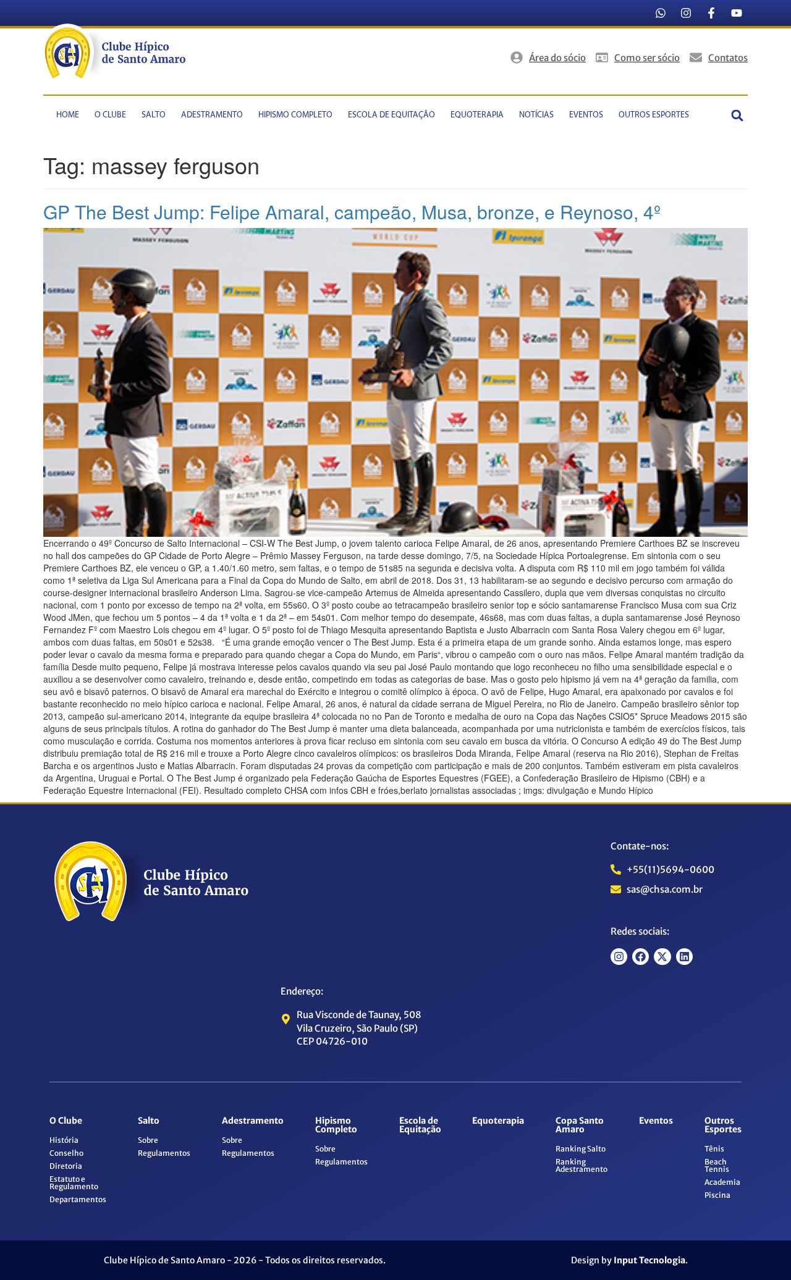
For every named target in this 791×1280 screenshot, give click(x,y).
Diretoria (65, 1166)
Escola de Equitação (391, 115)
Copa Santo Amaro (580, 1125)
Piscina (717, 1195)
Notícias (536, 115)
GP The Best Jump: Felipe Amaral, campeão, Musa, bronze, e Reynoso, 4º (352, 211)
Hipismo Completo (295, 115)
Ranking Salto (581, 1148)
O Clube (110, 115)
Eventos (586, 115)
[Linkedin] (684, 956)
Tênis (714, 1148)
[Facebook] (640, 956)
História (63, 1140)
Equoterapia (477, 115)
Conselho (66, 1153)
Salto (154, 115)
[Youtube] (736, 13)
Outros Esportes (654, 115)
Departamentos (77, 1199)
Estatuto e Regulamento (73, 1182)
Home (67, 115)
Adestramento (212, 115)
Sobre (148, 1140)
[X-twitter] (662, 956)
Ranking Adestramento (581, 1165)
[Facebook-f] (711, 13)
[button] (737, 115)
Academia (722, 1182)
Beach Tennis (716, 1165)
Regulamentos (164, 1153)
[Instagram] (686, 13)
